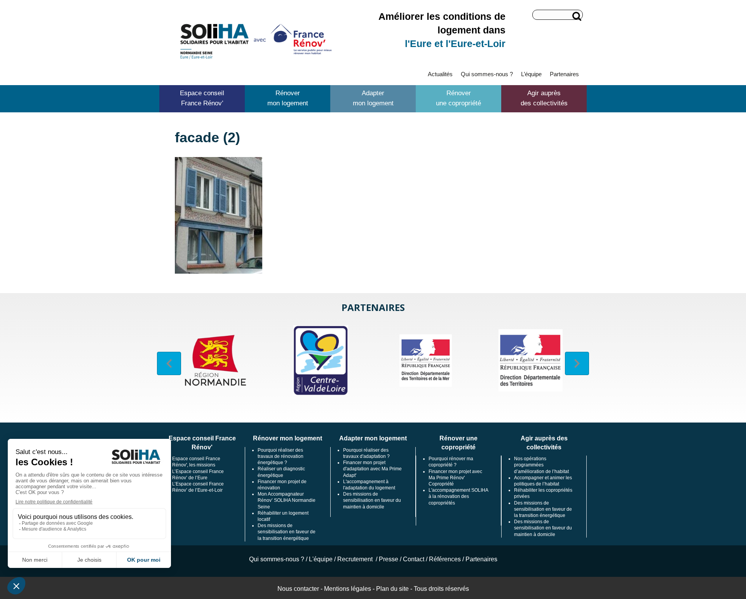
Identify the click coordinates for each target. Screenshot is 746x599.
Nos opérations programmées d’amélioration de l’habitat (541, 465)
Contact (413, 559)
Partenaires (564, 74)
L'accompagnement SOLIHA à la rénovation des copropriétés (458, 496)
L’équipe (531, 74)
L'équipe (321, 559)
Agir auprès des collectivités (544, 98)
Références (445, 559)
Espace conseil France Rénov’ (202, 98)
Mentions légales (347, 588)
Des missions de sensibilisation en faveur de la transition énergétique (286, 532)
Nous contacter (298, 588)
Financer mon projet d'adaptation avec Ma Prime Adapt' (372, 469)
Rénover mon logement (287, 98)
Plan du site (392, 588)
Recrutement (355, 559)
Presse (388, 559)
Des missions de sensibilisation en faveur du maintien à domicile (372, 500)
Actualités (440, 74)
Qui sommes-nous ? (487, 74)
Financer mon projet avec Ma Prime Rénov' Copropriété (455, 478)
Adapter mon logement (373, 98)
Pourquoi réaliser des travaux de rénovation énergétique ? (280, 456)
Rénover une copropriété (458, 98)
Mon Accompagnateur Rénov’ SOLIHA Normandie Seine (286, 500)
